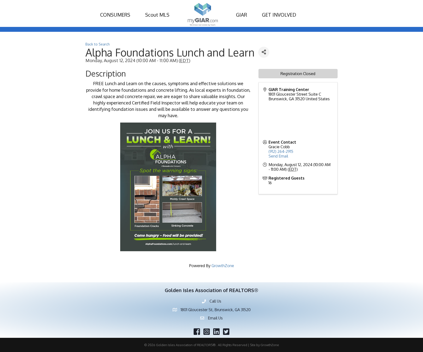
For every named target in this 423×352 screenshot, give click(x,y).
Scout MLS (157, 14)
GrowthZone (223, 265)
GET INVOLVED (279, 14)
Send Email (278, 156)
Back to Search (97, 44)
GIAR (241, 14)
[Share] (263, 52)
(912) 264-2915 (281, 151)
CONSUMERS (115, 14)
